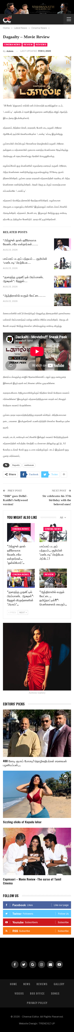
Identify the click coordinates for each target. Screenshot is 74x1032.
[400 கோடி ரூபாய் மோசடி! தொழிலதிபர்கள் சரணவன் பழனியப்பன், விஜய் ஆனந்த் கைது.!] (37, 733)
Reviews (41, 45)
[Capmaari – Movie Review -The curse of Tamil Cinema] (37, 851)
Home (13, 984)
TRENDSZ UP (46, 1023)
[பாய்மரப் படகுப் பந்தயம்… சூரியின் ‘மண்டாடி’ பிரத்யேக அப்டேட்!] (62, 263)
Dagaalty (16, 465)
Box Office (37, 993)
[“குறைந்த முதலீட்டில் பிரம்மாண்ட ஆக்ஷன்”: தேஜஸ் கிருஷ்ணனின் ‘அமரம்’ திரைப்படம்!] (62, 281)
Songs (55, 993)
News (26, 984)
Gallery (59, 984)
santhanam (29, 465)
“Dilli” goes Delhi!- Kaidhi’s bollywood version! (15, 500)
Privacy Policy (37, 1003)
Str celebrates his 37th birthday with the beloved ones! (56, 500)
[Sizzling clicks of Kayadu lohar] (37, 794)
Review (28, 45)
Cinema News (12, 45)
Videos (19, 993)
